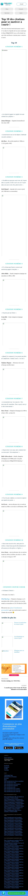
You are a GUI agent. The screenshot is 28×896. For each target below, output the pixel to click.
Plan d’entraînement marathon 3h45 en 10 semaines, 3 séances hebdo (13, 857)
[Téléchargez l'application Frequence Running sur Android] (18, 748)
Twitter (6, 768)
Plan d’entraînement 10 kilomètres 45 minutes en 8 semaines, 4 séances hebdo (14, 805)
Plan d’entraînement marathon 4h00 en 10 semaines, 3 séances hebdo (13, 868)
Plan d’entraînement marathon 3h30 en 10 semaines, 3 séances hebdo (13, 846)
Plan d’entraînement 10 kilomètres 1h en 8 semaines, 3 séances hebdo (13, 808)
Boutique (6, 778)
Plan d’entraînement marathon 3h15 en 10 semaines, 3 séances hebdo (13, 841)
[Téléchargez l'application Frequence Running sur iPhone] (8, 748)
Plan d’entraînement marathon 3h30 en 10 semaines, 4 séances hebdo (13, 849)
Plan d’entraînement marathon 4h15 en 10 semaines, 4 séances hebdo (13, 881)
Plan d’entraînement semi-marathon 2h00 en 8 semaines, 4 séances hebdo (13, 831)
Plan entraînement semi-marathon (12, 784)
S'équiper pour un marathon (19, 651)
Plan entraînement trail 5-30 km (12, 788)
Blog (5, 779)
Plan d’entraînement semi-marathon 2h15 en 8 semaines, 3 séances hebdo (13, 834)
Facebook (6, 765)
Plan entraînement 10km (10, 782)
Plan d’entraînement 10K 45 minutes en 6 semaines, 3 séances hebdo (14, 797)
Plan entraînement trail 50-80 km (12, 791)
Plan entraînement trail (9, 787)
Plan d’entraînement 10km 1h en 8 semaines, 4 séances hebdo (12, 811)
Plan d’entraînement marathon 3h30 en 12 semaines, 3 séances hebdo (13, 852)
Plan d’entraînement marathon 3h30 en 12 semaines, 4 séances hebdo (13, 854)
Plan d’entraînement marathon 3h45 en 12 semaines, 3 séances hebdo (13, 862)
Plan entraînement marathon (11, 785)
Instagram (6, 767)
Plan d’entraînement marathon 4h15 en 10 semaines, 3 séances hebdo (13, 879)
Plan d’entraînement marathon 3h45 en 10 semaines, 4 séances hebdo (13, 860)
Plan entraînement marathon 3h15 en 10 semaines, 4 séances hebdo (14, 843)
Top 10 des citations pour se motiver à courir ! (13, 22)
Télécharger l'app (16, 893)
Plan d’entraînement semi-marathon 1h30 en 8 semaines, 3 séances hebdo (13, 818)
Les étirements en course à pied (19, 637)
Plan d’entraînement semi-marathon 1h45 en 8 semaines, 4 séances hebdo (13, 826)
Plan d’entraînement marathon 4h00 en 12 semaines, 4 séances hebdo (13, 876)
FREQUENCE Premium (10, 776)
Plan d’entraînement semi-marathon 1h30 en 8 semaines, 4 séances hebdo (13, 821)
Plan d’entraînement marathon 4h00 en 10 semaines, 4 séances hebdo (13, 871)
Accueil (21, 4)
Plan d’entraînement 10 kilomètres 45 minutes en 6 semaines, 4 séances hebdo (14, 800)
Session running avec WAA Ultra (10, 681)
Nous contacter (8, 757)
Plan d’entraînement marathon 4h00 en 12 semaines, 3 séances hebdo (13, 873)
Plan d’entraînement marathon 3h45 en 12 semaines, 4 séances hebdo (13, 865)
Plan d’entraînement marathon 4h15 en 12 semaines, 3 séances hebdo (13, 884)
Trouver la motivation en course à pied (20, 623)
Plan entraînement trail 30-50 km (12, 790)
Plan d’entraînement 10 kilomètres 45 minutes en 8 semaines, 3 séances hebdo (14, 803)
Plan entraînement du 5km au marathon (13, 781)
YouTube (6, 770)
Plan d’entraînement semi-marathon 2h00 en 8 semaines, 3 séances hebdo (13, 829)
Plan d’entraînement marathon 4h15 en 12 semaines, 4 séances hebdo (13, 887)
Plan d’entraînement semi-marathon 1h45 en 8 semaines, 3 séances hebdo (13, 823)
